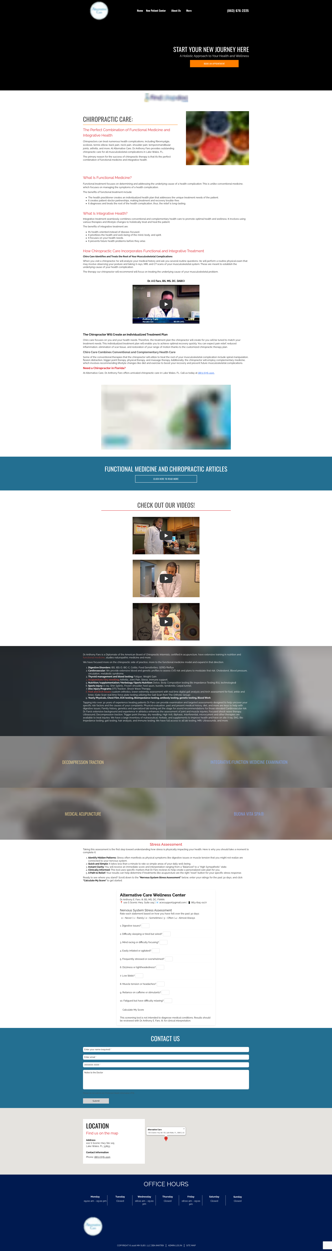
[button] (166, 1138)
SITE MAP (191, 1246)
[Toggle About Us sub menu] (182, 10)
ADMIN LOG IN (175, 1246)
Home (140, 10)
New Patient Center (156, 10)
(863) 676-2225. (206, 373)
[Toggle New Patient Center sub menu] (167, 10)
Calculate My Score (133, 1009)
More (189, 10)
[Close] (184, 1129)
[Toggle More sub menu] (193, 10)
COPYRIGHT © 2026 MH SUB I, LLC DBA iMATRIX (140, 1246)
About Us (176, 10)
